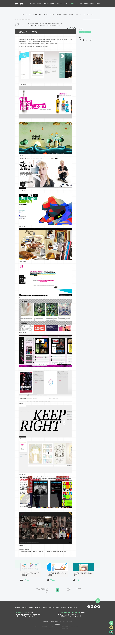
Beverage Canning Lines (50, 628)
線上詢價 (70, 607)
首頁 (17, 19)
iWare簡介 (17, 607)
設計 (40, 14)
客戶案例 (52, 14)
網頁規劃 (65, 14)
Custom (49, 626)
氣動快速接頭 (44, 626)
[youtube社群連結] (98, 606)
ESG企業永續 (90, 14)
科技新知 (83, 14)
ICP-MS (59, 628)
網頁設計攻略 (65, 626)
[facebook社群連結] (88, 606)
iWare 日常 (58, 14)
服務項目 (45, 607)
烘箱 (56, 628)
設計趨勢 (82, 32)
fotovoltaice (38, 626)
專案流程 (51, 607)
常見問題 (63, 607)
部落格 (72, 3)
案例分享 (31, 607)
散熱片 (53, 626)
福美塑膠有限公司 (65, 628)
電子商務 (35, 14)
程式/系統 (45, 14)
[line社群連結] (92, 606)
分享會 (76, 14)
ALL (23, 14)
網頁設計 (76, 607)
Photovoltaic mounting (73, 626)
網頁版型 (88, 32)
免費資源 (71, 14)
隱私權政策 (57, 624)
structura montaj (58, 626)
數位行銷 (28, 14)
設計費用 (24, 607)
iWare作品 (38, 607)
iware (19, 4)
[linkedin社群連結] (95, 606)
